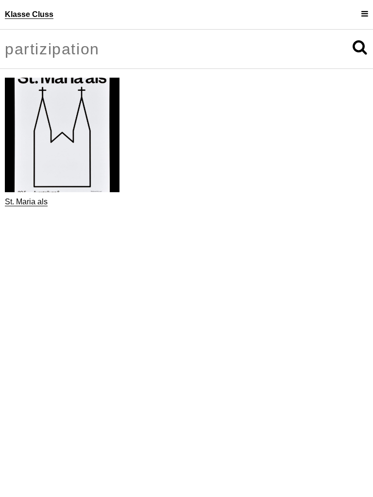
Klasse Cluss (29, 14)
